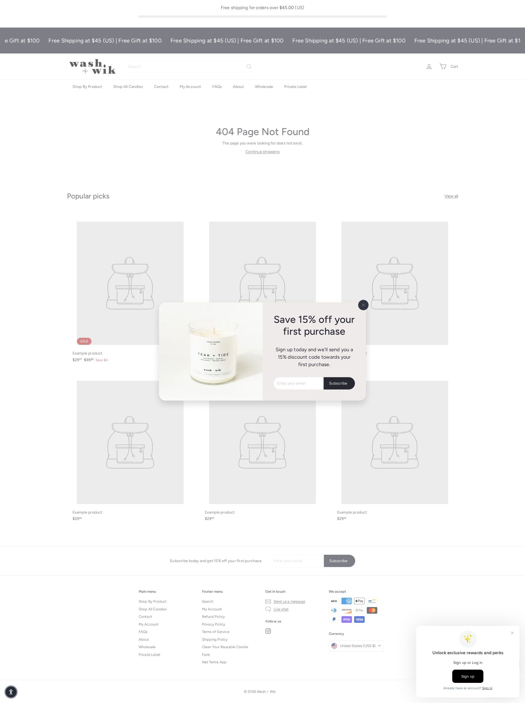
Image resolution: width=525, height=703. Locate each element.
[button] (11, 692)
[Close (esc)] (363, 305)
